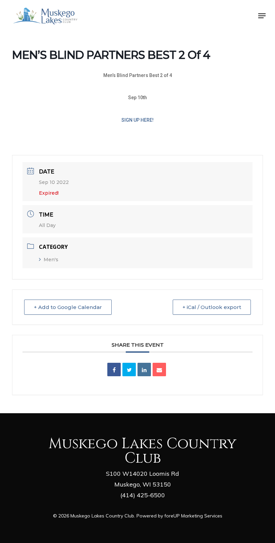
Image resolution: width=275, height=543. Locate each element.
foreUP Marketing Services (193, 516)
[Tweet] (129, 369)
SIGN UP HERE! (137, 120)
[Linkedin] (144, 369)
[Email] (159, 369)
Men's (51, 260)
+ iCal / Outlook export (211, 307)
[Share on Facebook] (114, 369)
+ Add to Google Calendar (68, 307)
